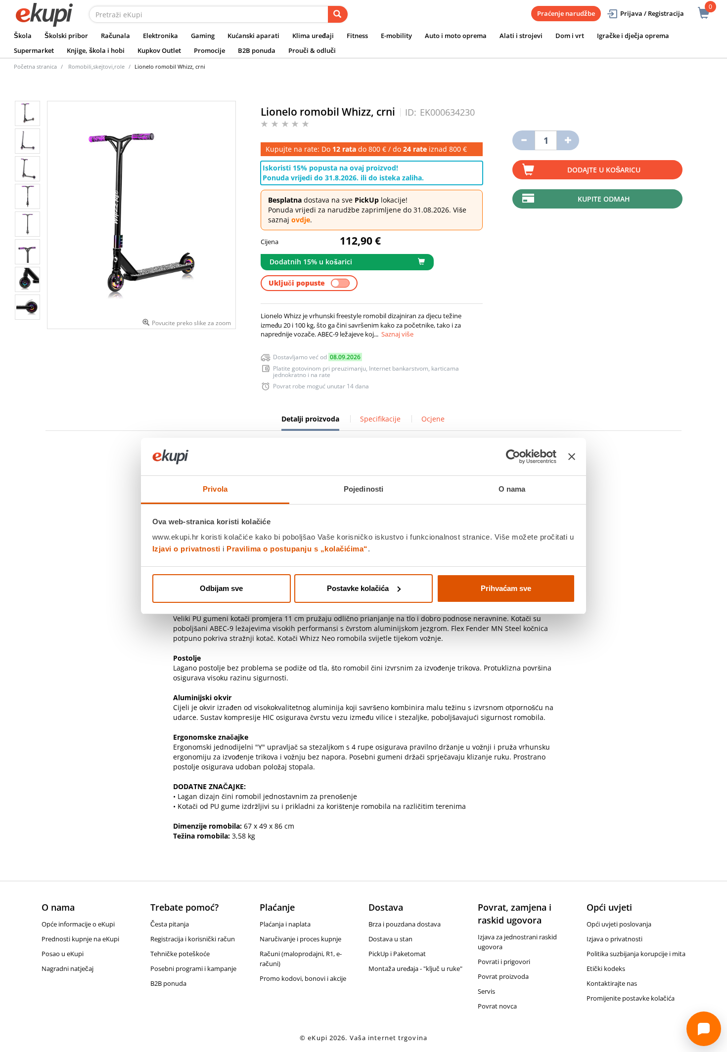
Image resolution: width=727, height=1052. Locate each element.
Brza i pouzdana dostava (404, 924)
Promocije (209, 50)
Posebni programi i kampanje (193, 968)
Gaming (203, 35)
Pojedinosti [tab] (363, 489)
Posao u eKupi (63, 953)
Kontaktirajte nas (612, 983)
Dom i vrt (569, 35)
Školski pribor (66, 35)
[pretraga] (338, 14)
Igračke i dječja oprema (633, 35)
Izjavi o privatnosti (186, 549)
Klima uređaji (313, 35)
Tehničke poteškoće (180, 953)
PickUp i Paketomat (397, 953)
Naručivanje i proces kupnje (300, 938)
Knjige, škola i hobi (96, 50)
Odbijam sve (221, 588)
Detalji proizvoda (310, 422)
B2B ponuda (256, 50)
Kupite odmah (604, 199)
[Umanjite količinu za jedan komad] (523, 140)
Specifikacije (380, 418)
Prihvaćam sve (506, 588)
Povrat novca (497, 1006)
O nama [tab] (512, 489)
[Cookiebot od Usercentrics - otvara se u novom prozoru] (513, 456)
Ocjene (433, 418)
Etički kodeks (606, 968)
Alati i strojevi (521, 35)
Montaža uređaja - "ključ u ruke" (415, 968)
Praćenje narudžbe (566, 13)
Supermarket (34, 50)
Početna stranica (35, 66)
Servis (486, 991)
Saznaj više (397, 334)
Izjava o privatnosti (614, 938)
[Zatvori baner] (571, 456)
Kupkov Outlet (159, 50)
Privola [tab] (215, 489)
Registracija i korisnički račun (192, 938)
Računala (115, 35)
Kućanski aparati (253, 35)
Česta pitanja (169, 924)
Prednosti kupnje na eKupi (80, 938)
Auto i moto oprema (456, 35)
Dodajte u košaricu (603, 169)
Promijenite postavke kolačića (631, 998)
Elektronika (160, 35)
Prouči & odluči (312, 50)
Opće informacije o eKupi (78, 924)
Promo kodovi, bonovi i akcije (303, 978)
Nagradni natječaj (67, 968)
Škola (23, 35)
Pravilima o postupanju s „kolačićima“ (297, 549)
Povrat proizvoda (503, 976)
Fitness (357, 35)
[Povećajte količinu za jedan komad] (568, 140)
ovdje (300, 219)
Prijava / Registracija (652, 13)
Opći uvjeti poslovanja (619, 924)
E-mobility (396, 35)
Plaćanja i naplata (285, 924)
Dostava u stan (390, 938)
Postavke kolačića (358, 588)
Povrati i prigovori (504, 961)
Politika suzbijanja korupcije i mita (636, 953)
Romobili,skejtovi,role (96, 66)
